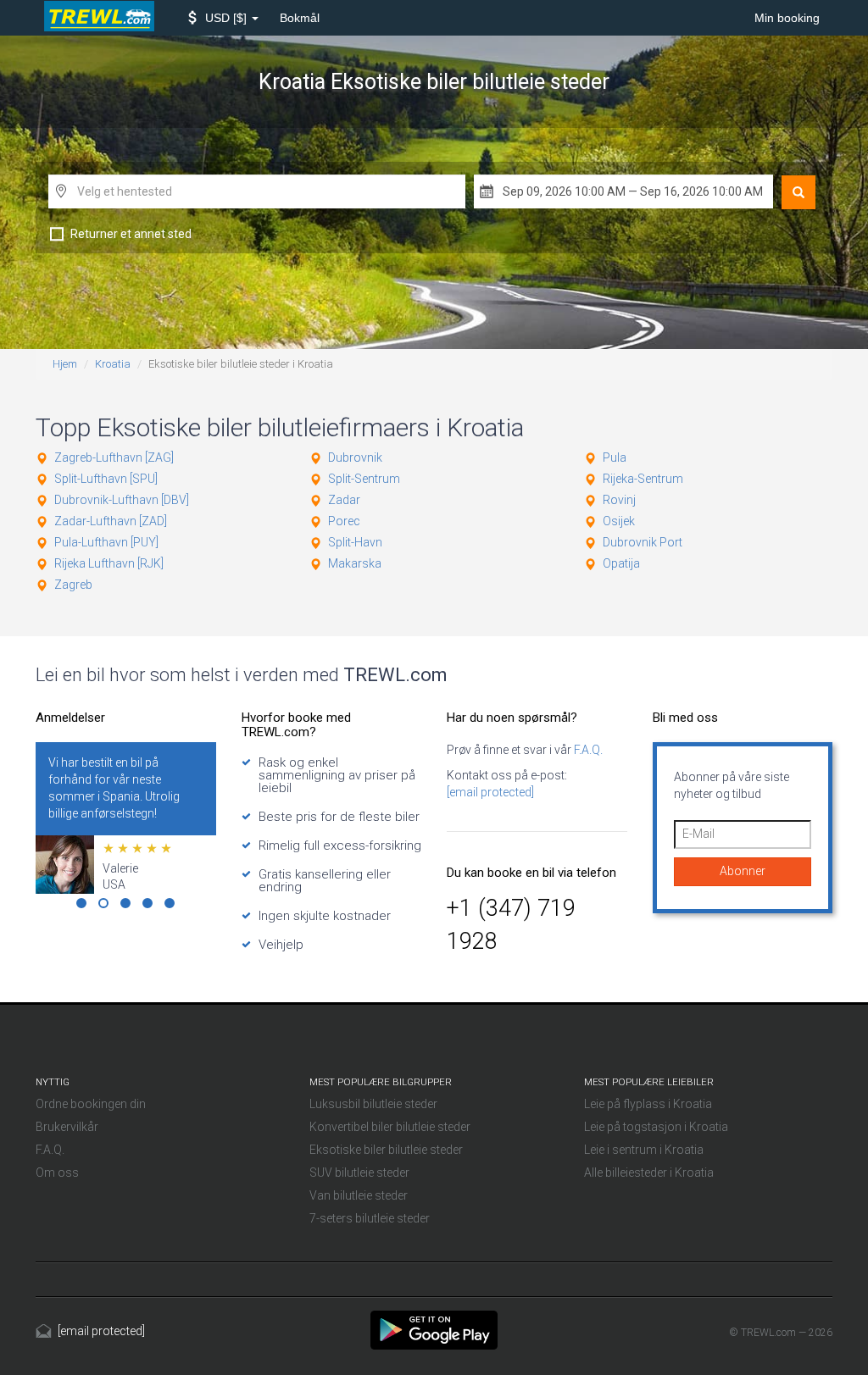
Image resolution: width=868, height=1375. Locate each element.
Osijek (619, 521)
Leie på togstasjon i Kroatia (656, 1127)
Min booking (787, 18)
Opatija (621, 563)
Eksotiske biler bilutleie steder (386, 1149)
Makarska (354, 563)
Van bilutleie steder (358, 1195)
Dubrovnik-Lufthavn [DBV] (121, 500)
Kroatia (113, 364)
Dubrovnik (355, 457)
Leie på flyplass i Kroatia (648, 1104)
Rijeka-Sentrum (643, 478)
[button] (223, 18)
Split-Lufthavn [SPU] (106, 478)
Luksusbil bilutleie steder (373, 1104)
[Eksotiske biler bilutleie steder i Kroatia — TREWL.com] (434, 1329)
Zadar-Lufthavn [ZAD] (110, 521)
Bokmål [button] (300, 18)
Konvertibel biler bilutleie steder (389, 1127)
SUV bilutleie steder (359, 1172)
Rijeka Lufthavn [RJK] (109, 563)
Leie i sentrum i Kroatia (644, 1149)
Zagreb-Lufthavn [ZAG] (114, 457)
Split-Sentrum (364, 478)
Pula (614, 457)
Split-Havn (355, 542)
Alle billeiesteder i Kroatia (649, 1172)
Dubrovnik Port (642, 542)
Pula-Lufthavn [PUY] (106, 542)
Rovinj (619, 500)
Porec (344, 521)
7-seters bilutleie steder (369, 1218)
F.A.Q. (587, 750)
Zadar (344, 500)
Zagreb (73, 584)
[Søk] (798, 192)
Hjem (65, 364)
